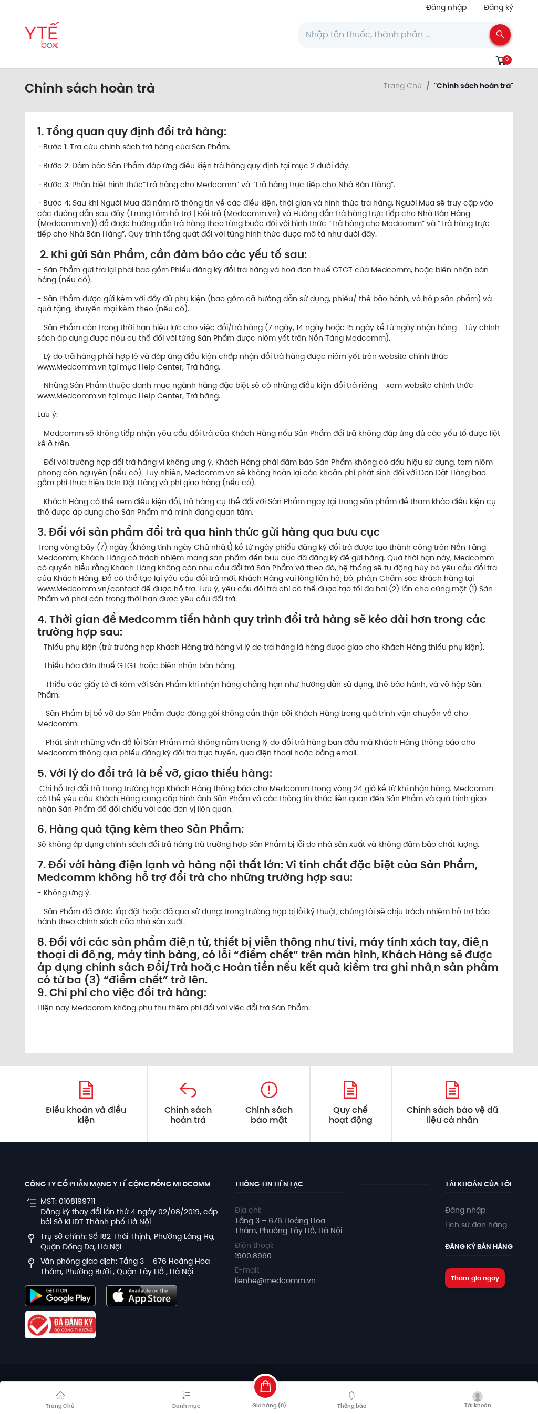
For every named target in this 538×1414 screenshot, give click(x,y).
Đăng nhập (446, 7)
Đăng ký (498, 7)
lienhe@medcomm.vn (275, 1280)
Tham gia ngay (475, 1278)
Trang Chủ (403, 86)
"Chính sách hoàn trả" (473, 86)
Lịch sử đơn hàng (476, 1225)
